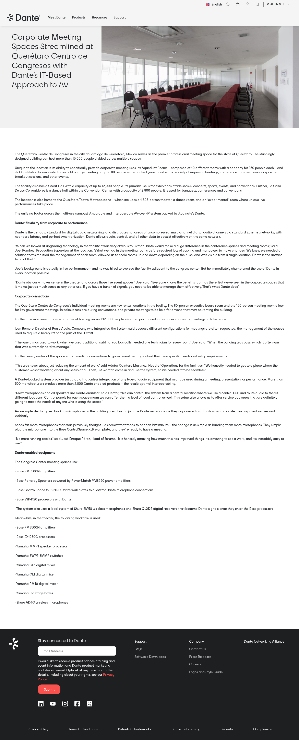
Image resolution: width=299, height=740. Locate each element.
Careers (195, 664)
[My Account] (247, 4)
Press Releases (200, 657)
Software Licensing (186, 729)
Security (227, 729)
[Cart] (237, 4)
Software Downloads (150, 657)
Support (140, 641)
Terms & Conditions (83, 729)
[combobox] (214, 4)
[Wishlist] (257, 4)
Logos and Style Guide (206, 672)
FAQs (138, 649)
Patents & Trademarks (134, 729)
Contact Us (197, 649)
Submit (49, 689)
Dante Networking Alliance (264, 641)
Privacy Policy (37, 729)
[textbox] (214, 4)
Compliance (262, 729)
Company (196, 641)
